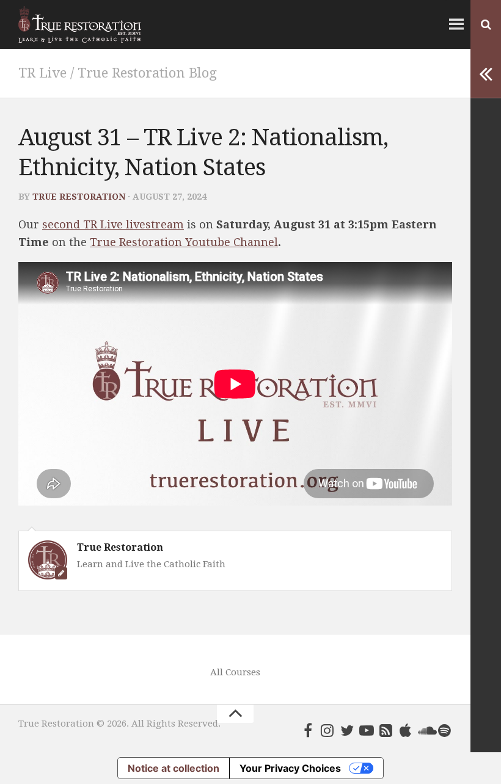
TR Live (42, 73)
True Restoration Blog (147, 73)
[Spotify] (444, 730)
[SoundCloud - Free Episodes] (425, 730)
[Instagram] (327, 730)
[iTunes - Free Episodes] (405, 730)
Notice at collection (173, 768)
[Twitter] (347, 730)
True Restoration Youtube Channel (184, 242)
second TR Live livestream (113, 224)
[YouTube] (366, 730)
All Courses (235, 672)
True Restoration (78, 196)
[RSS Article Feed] (386, 730)
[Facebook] (308, 730)
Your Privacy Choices (290, 768)
